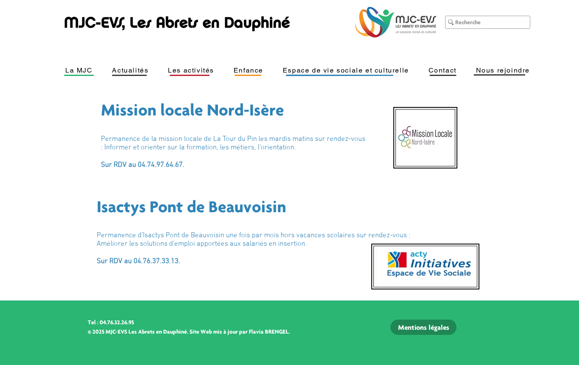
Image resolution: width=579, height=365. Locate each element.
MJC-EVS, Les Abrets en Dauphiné (177, 22)
